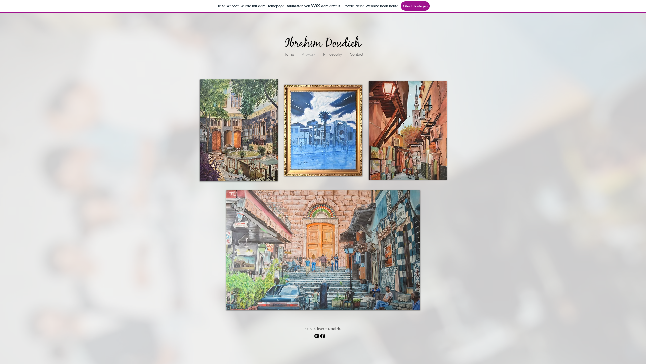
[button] (239, 130)
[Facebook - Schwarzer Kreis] (322, 336)
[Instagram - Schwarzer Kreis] (316, 336)
